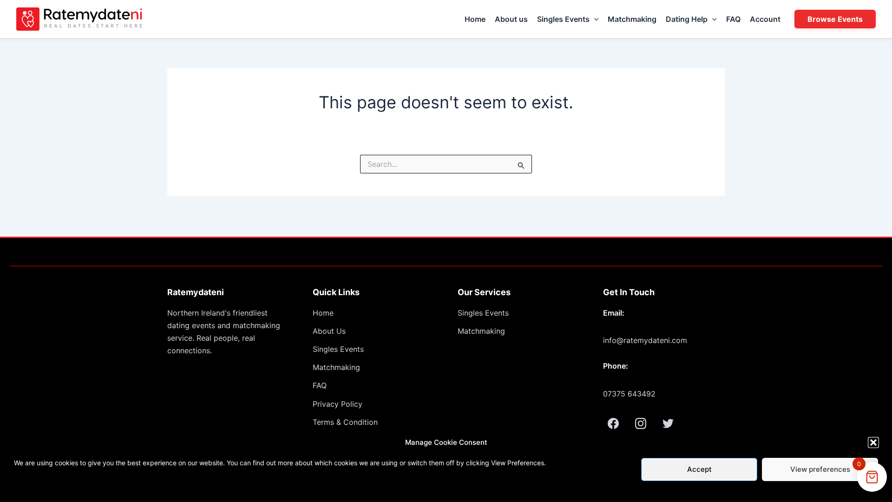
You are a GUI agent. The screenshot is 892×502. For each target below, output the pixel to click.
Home (475, 19)
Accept (699, 469)
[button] (873, 442)
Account (765, 19)
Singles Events (563, 19)
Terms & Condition (345, 422)
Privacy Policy (337, 404)
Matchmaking (632, 19)
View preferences (820, 469)
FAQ (733, 19)
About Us (329, 331)
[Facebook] (613, 423)
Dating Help (687, 19)
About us (511, 19)
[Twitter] (668, 423)
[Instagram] (640, 423)
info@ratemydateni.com (645, 340)
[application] (594, 19)
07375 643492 (629, 393)
